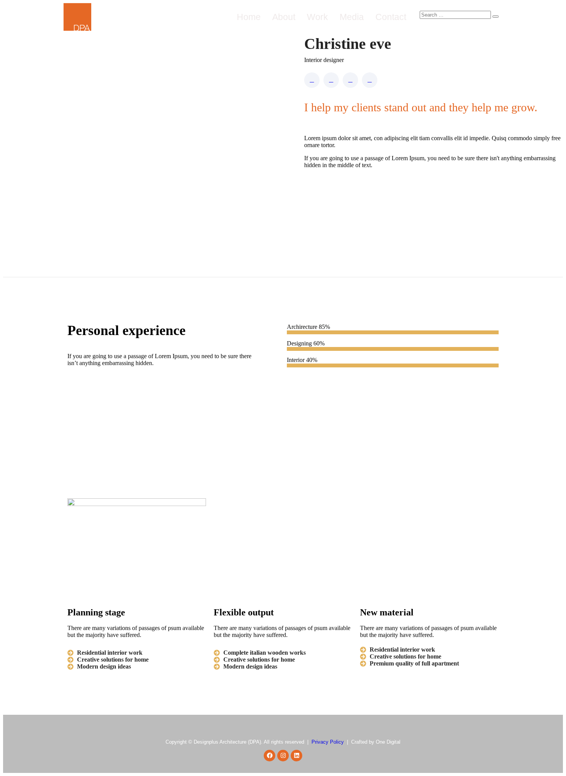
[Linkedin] (296, 755)
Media (352, 17)
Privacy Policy (327, 742)
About (283, 17)
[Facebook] (269, 755)
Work (317, 17)
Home (249, 17)
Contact (390, 17)
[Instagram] (283, 755)
